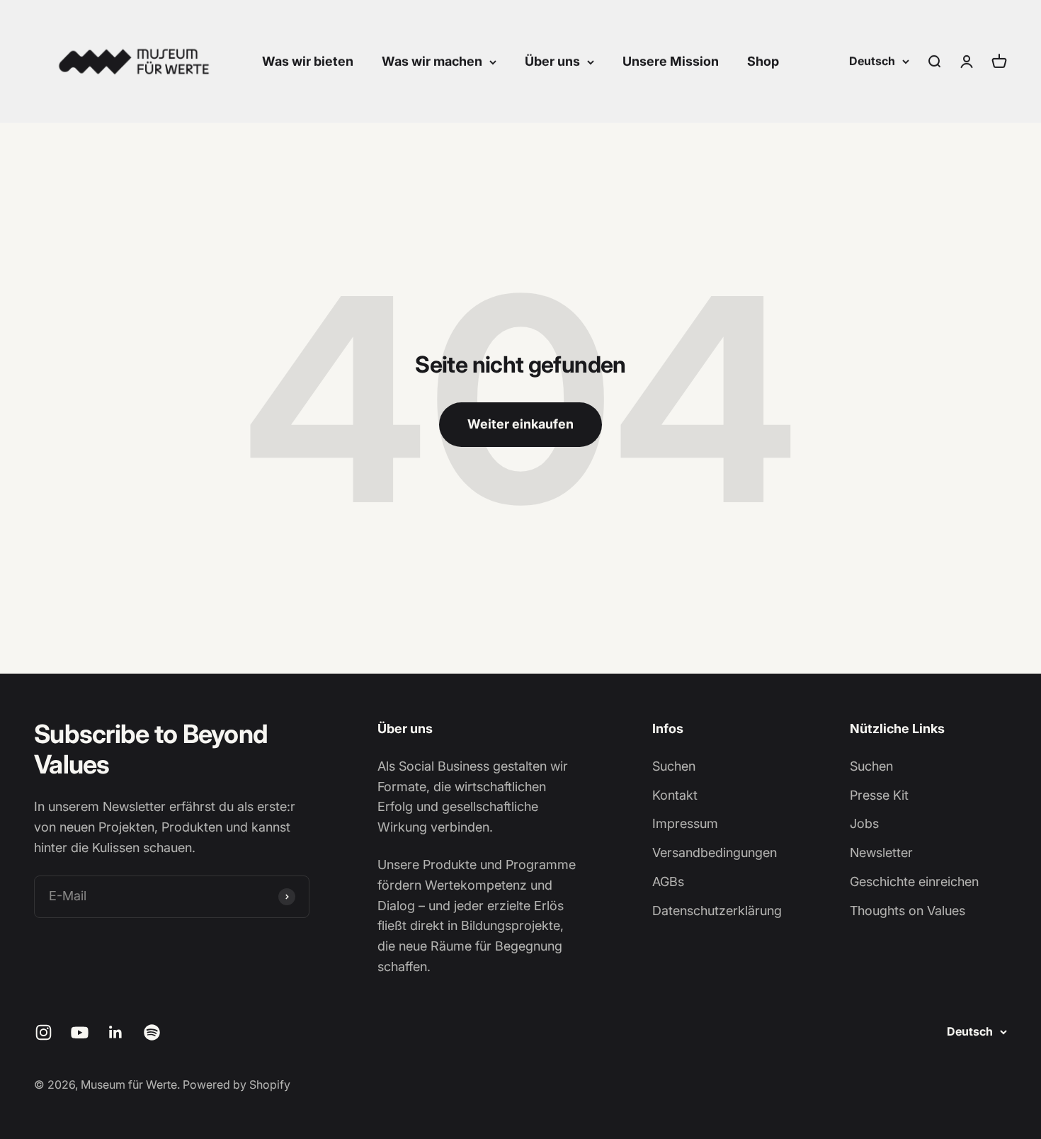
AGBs (668, 881)
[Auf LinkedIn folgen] (115, 1032)
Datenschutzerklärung (717, 910)
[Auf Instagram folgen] (43, 1032)
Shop (763, 61)
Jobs (864, 823)
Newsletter (881, 852)
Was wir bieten (307, 61)
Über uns (552, 61)
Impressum (685, 823)
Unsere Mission (670, 61)
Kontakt (675, 795)
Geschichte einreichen (914, 881)
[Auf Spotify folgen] (151, 1032)
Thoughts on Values (907, 910)
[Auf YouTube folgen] (79, 1032)
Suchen (673, 766)
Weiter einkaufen (520, 423)
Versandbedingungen (714, 852)
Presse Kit (879, 795)
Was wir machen (432, 61)
